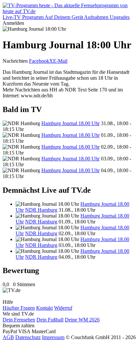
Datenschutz (28, 337)
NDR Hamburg (41, 210)
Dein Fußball (49, 319)
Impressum (53, 337)
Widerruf (63, 308)
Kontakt (44, 308)
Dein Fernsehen (19, 319)
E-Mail (60, 61)
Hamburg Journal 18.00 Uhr (70, 123)
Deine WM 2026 (82, 319)
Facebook (39, 61)
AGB (8, 337)
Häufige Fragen (19, 308)
